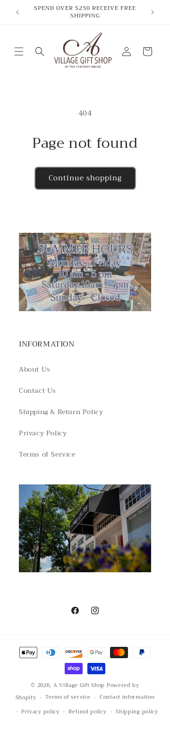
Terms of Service (47, 454)
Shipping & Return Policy (61, 411)
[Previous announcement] (17, 12)
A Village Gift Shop (79, 685)
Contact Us (37, 390)
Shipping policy (137, 711)
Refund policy (87, 711)
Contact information (127, 697)
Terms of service (67, 697)
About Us (35, 369)
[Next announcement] (152, 12)
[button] (18, 51)
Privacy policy (40, 711)
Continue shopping (85, 178)
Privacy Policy (43, 433)
